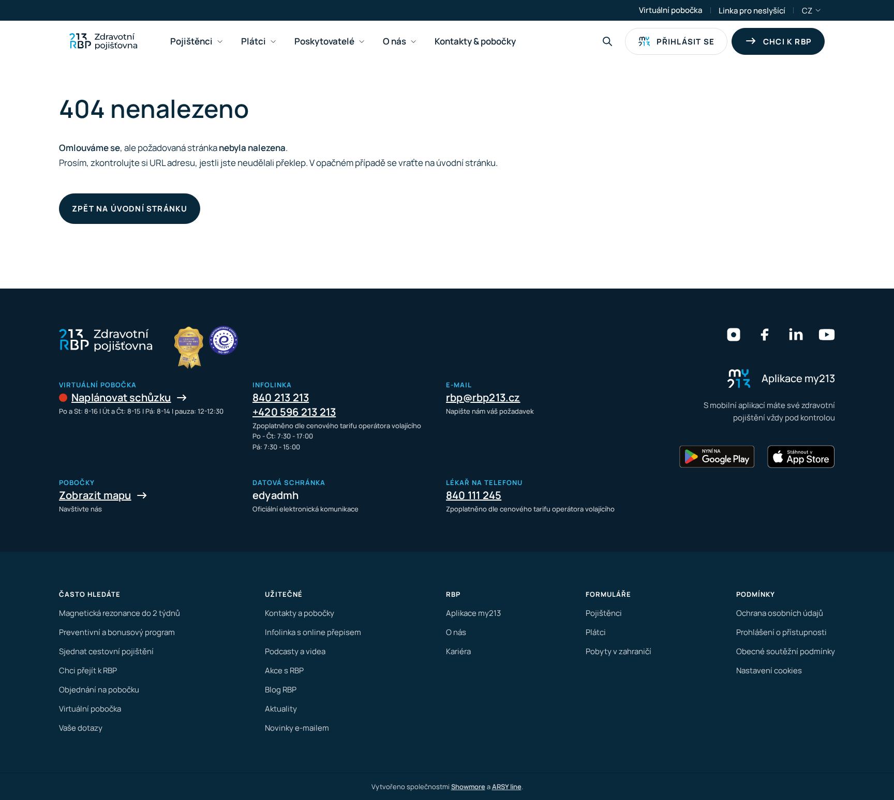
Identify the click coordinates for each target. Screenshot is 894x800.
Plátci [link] (253, 41)
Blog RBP (280, 689)
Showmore (468, 786)
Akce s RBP (284, 670)
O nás (456, 632)
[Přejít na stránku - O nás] (223, 340)
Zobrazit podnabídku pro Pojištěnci (220, 41)
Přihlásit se (685, 41)
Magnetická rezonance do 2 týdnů (119, 613)
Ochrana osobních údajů (779, 613)
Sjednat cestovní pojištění (106, 651)
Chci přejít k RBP (88, 670)
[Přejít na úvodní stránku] (103, 41)
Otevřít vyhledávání (607, 41)
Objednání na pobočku (99, 689)
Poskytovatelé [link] (324, 41)
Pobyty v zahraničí (618, 651)
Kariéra (458, 651)
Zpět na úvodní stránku (129, 208)
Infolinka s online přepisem (313, 632)
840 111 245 (473, 495)
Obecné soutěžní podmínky (785, 651)
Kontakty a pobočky (299, 613)
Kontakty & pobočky (475, 41)
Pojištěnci (604, 613)
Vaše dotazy (80, 727)
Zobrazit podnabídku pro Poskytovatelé (362, 41)
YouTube (826, 334)
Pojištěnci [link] (191, 41)
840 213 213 (280, 397)
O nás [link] (394, 41)
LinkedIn (795, 334)
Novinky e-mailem (297, 727)
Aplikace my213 (473, 613)
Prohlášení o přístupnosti (781, 632)
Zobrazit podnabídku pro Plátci (273, 41)
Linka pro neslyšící (752, 10)
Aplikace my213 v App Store (801, 457)
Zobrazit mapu (95, 495)
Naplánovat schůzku (121, 397)
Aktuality (281, 708)
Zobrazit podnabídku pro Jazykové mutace (818, 10)
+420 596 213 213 (294, 412)
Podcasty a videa (295, 651)
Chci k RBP (787, 41)
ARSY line (507, 786)
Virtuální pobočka (670, 10)
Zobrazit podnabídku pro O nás (413, 41)
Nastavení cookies (769, 670)
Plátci (596, 632)
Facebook (764, 334)
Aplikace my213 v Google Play (717, 457)
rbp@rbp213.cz (483, 397)
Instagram (733, 334)
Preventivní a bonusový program (117, 632)
